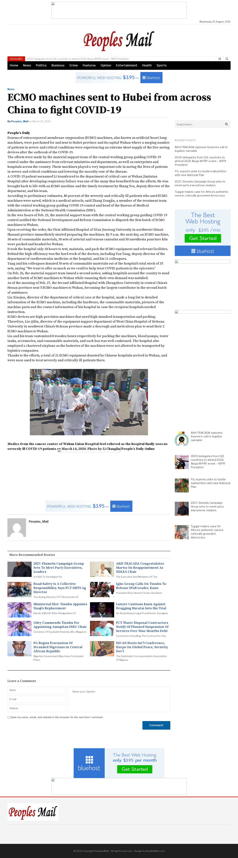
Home (14, 65)
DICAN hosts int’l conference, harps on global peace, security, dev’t (142, 647)
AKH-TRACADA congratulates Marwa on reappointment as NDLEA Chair (140, 568)
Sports (162, 65)
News (27, 65)
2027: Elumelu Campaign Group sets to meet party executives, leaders (58, 568)
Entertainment (126, 65)
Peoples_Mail (19, 121)
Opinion (106, 65)
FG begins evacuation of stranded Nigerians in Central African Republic (57, 647)
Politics (41, 65)
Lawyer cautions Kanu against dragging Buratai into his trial (141, 606)
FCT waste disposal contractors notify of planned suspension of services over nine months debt (142, 627)
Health (147, 65)
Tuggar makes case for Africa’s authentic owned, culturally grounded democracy (202, 193)
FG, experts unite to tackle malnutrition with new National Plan (200, 173)
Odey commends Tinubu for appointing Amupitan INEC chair (60, 625)
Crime (73, 65)
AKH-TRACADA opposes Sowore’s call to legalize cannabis (201, 148)
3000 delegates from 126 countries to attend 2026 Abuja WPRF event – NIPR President (78, 58)
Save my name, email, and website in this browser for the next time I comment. (57, 717)
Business (58, 65)
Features (89, 65)
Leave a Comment (21, 681)
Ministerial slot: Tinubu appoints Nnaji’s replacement (60, 606)
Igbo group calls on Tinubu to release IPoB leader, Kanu (141, 586)
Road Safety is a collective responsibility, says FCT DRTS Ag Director (59, 588)
